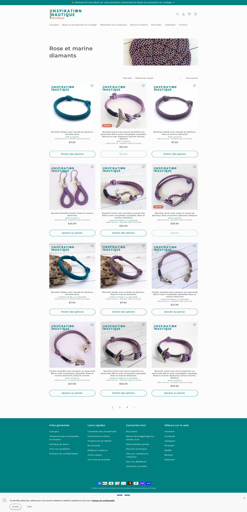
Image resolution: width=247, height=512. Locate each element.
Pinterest (169, 445)
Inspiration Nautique (107, 488)
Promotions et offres (99, 436)
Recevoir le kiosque (136, 449)
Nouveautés (94, 445)
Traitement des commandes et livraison (64, 438)
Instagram (170, 441)
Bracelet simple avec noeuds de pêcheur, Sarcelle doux (72, 133)
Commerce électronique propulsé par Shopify (136, 488)
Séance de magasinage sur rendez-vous (140, 438)
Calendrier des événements (102, 431)
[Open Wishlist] (189, 14)
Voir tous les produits (99, 459)
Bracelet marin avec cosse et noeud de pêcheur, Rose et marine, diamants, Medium (174, 214)
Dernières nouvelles (136, 466)
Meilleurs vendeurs (97, 450)
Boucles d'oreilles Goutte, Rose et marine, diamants (72, 214)
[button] (177, 14)
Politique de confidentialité (63, 454)
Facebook (170, 436)
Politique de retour (59, 444)
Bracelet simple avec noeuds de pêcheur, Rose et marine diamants (175, 133)
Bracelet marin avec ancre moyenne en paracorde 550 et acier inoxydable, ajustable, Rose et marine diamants (123, 373)
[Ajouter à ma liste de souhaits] (92, 85)
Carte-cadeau (95, 455)
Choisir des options (72, 154)
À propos (54, 431)
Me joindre (131, 431)
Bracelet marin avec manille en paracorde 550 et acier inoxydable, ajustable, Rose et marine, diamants (123, 215)
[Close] (244, 498)
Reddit (168, 450)
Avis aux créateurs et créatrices (137, 455)
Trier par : (128, 78)
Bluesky (169, 455)
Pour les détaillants (136, 462)
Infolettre (169, 431)
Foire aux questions (59, 449)
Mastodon (170, 459)
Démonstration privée (137, 444)
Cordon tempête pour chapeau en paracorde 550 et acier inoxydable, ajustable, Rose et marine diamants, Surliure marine (72, 373)
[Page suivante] (134, 407)
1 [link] (112, 407)
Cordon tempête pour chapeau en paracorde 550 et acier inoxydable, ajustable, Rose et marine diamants (175, 294)
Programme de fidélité (99, 441)
